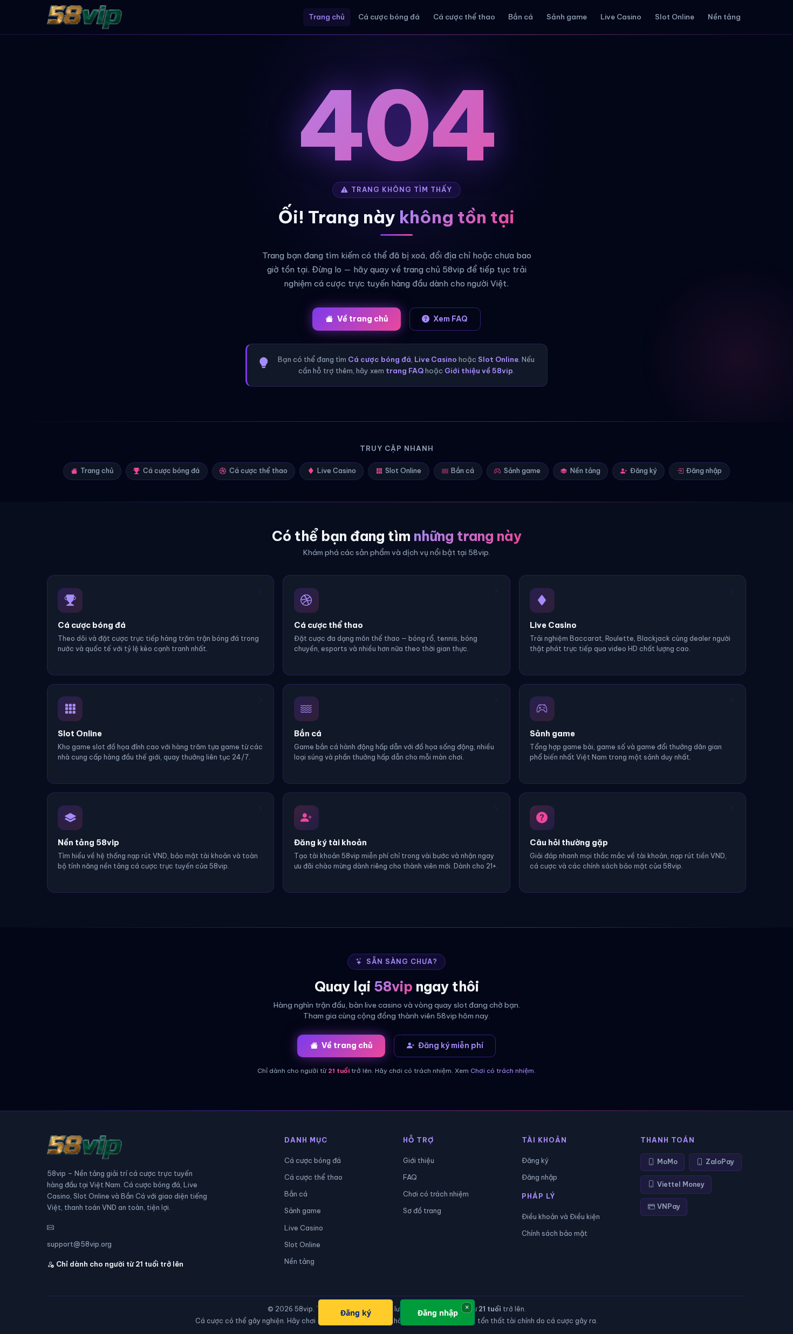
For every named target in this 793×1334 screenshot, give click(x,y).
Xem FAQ (450, 319)
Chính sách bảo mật (554, 1233)
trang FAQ (404, 370)
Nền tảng (724, 16)
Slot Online (674, 16)
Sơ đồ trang (422, 1210)
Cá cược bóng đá (389, 16)
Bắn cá (520, 16)
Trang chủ (327, 16)
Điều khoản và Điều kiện (561, 1216)
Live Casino (620, 16)
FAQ (410, 1177)
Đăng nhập (704, 471)
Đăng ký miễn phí (450, 1045)
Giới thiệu (418, 1160)
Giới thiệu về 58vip (479, 370)
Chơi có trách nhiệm (502, 1070)
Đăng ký (643, 471)
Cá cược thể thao (464, 16)
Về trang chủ (362, 319)
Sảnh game (566, 16)
